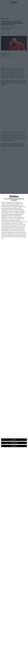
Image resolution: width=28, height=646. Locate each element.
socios (12, 202)
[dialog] (14, 420)
